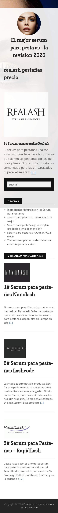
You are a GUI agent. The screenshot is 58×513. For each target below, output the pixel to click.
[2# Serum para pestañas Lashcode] (15, 357)
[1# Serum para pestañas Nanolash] (17, 281)
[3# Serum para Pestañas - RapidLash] (17, 437)
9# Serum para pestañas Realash (26, 143)
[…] (33, 172)
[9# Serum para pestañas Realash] (26, 139)
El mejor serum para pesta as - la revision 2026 (29, 47)
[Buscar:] (29, 184)
